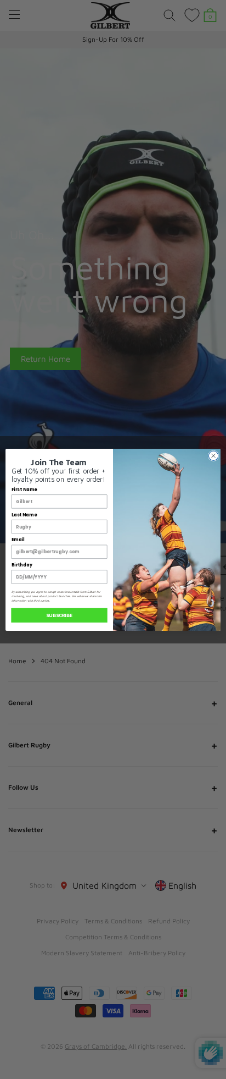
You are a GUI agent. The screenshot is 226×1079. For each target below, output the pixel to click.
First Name (24, 489)
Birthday (22, 564)
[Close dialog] (213, 455)
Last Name (24, 514)
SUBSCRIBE (59, 615)
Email (18, 539)
